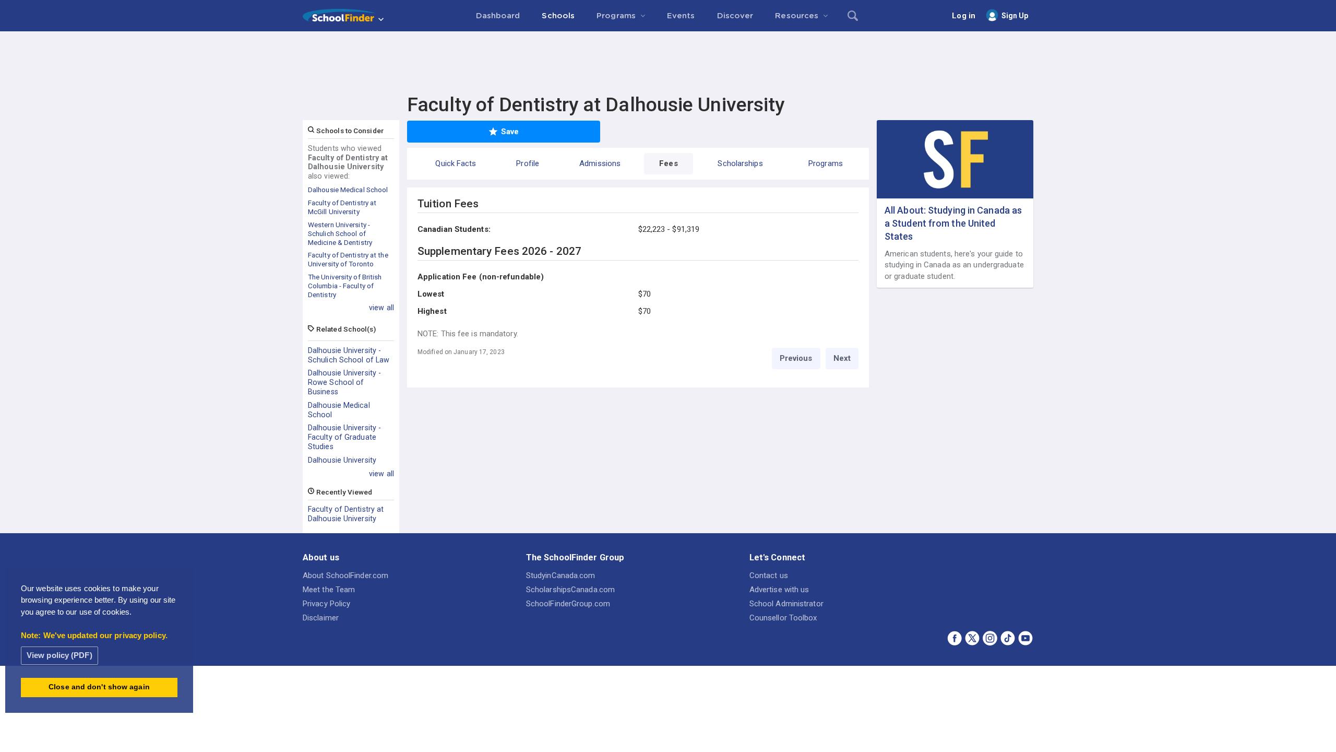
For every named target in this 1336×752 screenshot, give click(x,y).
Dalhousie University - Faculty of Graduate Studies (344, 437)
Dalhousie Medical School (339, 410)
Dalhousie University (342, 460)
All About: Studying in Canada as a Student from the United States (953, 223)
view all (381, 307)
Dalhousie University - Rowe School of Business (344, 382)
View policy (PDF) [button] (59, 655)
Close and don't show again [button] (99, 687)
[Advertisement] (668, 60)
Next (842, 358)
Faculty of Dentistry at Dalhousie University (346, 514)
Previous (796, 358)
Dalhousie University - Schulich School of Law (348, 355)
